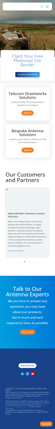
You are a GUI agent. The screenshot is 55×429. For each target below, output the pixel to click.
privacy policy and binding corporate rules (26, 406)
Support (46, 423)
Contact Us (27, 331)
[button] (18, 261)
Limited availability (27, 74)
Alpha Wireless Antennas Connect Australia (26, 215)
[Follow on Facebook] (27, 374)
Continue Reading (15, 250)
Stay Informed (27, 365)
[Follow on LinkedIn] (22, 374)
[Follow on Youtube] (33, 374)
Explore (27, 112)
